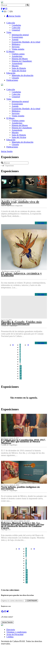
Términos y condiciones (16, 632)
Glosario (15, 78)
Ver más (40, 223)
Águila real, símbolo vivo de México (20, 202)
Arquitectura (17, 56)
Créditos (9, 637)
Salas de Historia (19, 68)
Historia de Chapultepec (22, 61)
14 (21, 376)
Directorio (10, 629)
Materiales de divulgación (22, 75)
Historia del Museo (20, 59)
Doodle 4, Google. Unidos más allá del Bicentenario (21, 322)
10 (21, 366)
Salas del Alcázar (19, 70)
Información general (20, 35)
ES (5, 11)
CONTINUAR (32, 601)
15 (21, 378)
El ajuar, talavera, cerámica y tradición (21, 274)
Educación (10, 73)
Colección (10, 23)
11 (21, 369)
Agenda (15, 39)
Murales (15, 66)
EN (11, 11)
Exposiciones (17, 37)
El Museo (10, 51)
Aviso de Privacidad (14, 634)
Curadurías (16, 25)
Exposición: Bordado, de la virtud (26, 42)
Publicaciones (12, 80)
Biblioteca (16, 44)
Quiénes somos (18, 54)
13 (21, 373)
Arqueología (17, 63)
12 (21, 371)
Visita (8, 32)
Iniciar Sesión (15, 16)
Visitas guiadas (18, 49)
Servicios (15, 47)
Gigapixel (16, 30)
